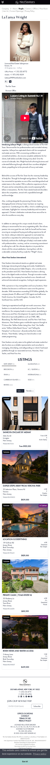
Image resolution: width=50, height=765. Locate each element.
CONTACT (25, 716)
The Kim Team (11, 86)
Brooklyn (9, 369)
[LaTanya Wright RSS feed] (10, 81)
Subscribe (37, 706)
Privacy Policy (29, 11)
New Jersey (9, 364)
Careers (28, 8)
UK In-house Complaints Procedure (25, 744)
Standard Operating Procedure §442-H (25, 742)
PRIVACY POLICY (25, 721)
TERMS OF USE (25, 718)
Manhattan (34, 364)
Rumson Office (11, 90)
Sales (20, 391)
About (15, 8)
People (21, 8)
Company (5, 8)
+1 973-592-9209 (17, 74)
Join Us (5, 11)
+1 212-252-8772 (20, 71)
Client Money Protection (25, 748)
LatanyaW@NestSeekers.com (15, 77)
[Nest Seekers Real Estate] (25, 2)
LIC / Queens (34, 369)
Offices (35, 8)
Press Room (44, 8)
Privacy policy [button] (39, 754)
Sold (31, 380)
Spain (7, 375)
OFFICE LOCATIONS (25, 713)
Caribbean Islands (12, 380)
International (34, 375)
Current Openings (16, 11)
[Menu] (2, 2)
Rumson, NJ (8, 66)
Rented (8, 385)
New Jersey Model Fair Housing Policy (25, 746)
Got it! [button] (25, 761)
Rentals (30, 391)
